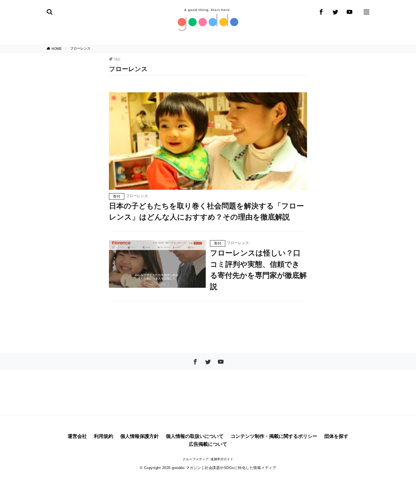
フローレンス (80, 48)
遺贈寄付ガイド (222, 459)
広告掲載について (208, 444)
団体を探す (336, 436)
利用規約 (103, 436)
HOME (57, 48)
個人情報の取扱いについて (195, 436)
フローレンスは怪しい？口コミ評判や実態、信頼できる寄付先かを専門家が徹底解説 (258, 270)
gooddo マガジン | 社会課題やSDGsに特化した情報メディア (224, 468)
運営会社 (77, 436)
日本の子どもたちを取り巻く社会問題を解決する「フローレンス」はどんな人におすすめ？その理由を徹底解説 (206, 211)
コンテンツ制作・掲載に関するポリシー (274, 436)
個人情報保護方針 (139, 436)
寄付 (116, 196)
